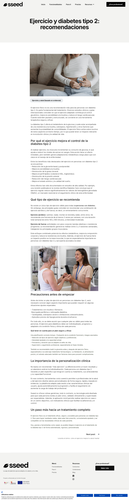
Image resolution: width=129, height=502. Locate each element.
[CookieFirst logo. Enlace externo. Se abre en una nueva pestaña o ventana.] (2, 492)
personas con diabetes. (85, 206)
